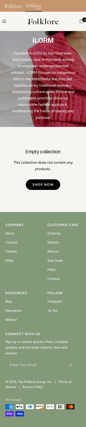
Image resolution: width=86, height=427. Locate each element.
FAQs (9, 261)
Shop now (43, 185)
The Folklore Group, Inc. (35, 382)
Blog (8, 301)
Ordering (53, 233)
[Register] (71, 364)
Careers (11, 251)
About (10, 233)
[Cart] (81, 21)
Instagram (54, 301)
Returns (53, 251)
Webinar (11, 320)
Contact (11, 242)
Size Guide (55, 261)
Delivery (53, 242)
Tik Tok (52, 311)
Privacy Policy (32, 387)
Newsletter (13, 311)
